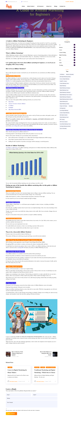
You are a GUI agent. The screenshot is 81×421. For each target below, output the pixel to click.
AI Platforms (62, 74)
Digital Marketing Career (64, 90)
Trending (61, 65)
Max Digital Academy (13, 381)
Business (37, 367)
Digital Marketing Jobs (64, 101)
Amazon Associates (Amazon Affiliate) (17, 103)
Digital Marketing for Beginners (65, 96)
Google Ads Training (63, 105)
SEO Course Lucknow (63, 121)
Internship (70, 105)
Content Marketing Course (64, 83)
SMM (60, 62)
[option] (18, 375)
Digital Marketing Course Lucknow (66, 94)
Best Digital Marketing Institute (65, 76)
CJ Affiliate (11, 105)
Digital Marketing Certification (65, 92)
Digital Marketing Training (64, 103)
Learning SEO (20, 247)
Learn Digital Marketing (64, 110)
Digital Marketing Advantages (65, 87)
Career (8, 28)
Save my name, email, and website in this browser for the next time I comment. (23, 410)
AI (59, 44)
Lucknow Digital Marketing (64, 112)
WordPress (8, 81)
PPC (60, 57)
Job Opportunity (62, 108)
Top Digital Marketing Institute (65, 126)
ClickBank (11, 107)
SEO (60, 60)
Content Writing (62, 52)
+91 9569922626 (25, 1)
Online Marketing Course (64, 117)
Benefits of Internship (69, 74)
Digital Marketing (51, 367)
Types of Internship (63, 128)
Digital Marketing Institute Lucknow (66, 99)
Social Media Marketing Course (65, 124)
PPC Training (62, 119)
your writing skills (16, 125)
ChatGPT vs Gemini (63, 81)
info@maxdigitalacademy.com (12, 1)
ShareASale (11, 101)
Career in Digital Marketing (64, 78)
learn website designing (13, 86)
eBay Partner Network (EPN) (15, 109)
